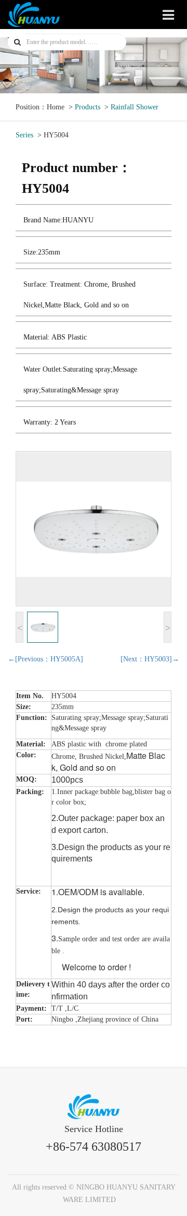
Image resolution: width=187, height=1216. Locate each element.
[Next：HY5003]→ (150, 659)
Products (87, 107)
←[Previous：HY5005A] (45, 659)
